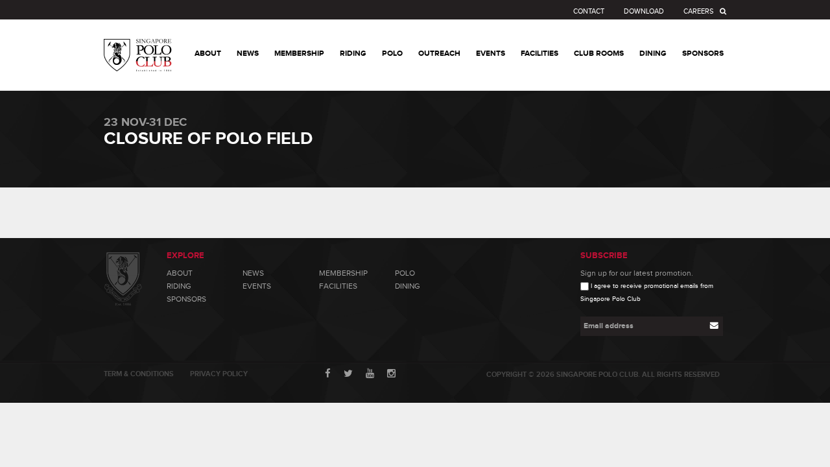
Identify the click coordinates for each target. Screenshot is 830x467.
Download (644, 11)
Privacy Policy (219, 374)
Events (257, 286)
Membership (343, 273)
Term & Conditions (139, 374)
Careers (698, 11)
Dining (407, 286)
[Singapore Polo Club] (138, 45)
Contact (588, 11)
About (180, 273)
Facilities (338, 286)
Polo (405, 273)
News (253, 273)
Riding (179, 286)
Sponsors (186, 299)
